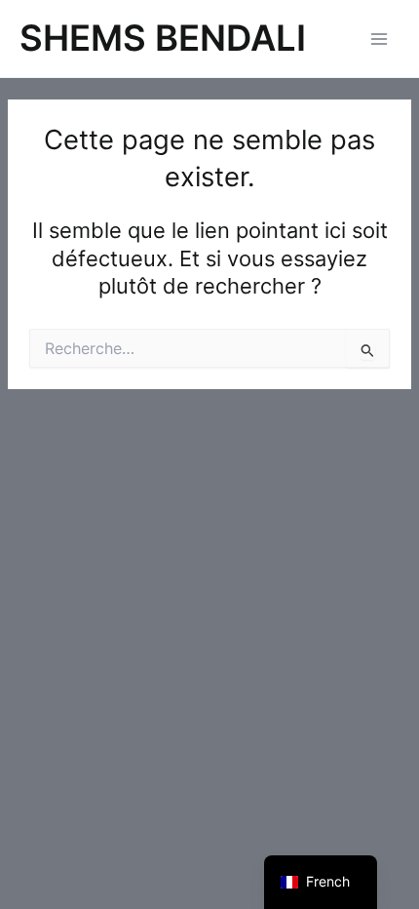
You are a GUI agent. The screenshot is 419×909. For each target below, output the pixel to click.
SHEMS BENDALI (162, 38)
